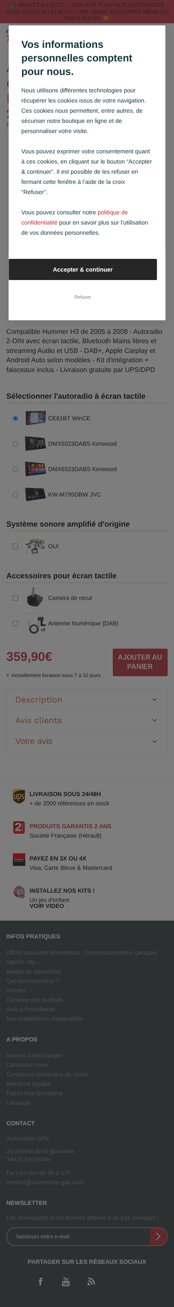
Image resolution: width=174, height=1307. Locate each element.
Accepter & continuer (83, 269)
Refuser (82, 297)
